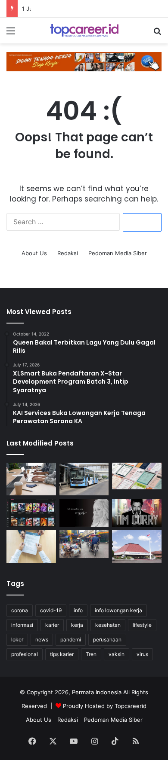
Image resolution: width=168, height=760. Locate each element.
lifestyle (142, 625)
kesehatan (108, 625)
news (41, 639)
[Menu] (10, 33)
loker (17, 639)
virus (142, 654)
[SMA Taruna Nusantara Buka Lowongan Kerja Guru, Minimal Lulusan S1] (137, 546)
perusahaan (107, 639)
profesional (24, 654)
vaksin (116, 654)
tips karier (62, 654)
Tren (91, 654)
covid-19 (51, 610)
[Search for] (157, 33)
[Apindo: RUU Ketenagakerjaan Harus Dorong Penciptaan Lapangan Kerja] (31, 479)
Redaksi (67, 253)
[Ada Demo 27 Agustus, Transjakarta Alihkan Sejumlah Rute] (84, 479)
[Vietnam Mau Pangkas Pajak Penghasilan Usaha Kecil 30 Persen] (84, 544)
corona (19, 610)
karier (52, 625)
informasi (22, 625)
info (78, 610)
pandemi (70, 639)
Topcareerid (130, 705)
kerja (77, 625)
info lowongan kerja (118, 610)
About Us (34, 253)
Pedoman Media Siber (117, 253)
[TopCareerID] (84, 30)
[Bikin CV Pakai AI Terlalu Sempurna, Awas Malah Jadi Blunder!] (31, 546)
